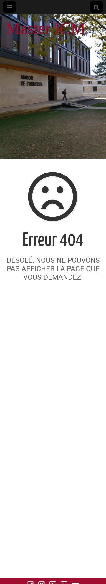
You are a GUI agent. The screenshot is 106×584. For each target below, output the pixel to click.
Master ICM (45, 28)
